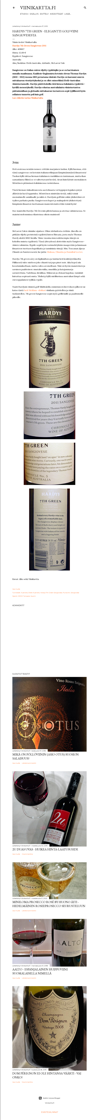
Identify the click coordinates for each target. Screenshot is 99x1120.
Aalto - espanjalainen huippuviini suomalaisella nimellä (40, 971)
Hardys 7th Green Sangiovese (51, 593)
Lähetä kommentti (29, 763)
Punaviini (66, 593)
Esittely (44, 14)
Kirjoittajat (56, 14)
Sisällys (34, 14)
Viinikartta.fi (38, 8)
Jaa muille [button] (16, 589)
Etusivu (24, 14)
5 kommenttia (27, 1082)
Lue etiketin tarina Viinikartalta (27, 98)
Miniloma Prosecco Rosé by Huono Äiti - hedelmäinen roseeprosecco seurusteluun (48, 904)
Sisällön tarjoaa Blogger (51, 1098)
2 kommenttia (27, 854)
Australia (24, 593)
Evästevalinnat (49, 1112)
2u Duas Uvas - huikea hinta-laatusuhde (45, 849)
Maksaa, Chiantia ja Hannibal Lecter (64, 252)
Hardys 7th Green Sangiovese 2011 (29, 45)
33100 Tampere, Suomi (27, 596)
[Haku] (85, 7)
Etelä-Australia (34, 593)
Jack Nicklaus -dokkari (35, 290)
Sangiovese (75, 593)
